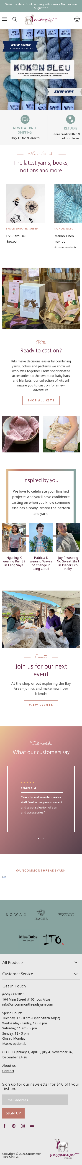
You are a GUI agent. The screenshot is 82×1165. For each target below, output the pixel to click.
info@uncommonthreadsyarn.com (27, 1004)
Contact (8, 1071)
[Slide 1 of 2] (41, 69)
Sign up (13, 1113)
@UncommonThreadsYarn (41, 870)
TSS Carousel (16, 236)
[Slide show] (41, 69)
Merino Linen (64, 236)
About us (9, 1065)
